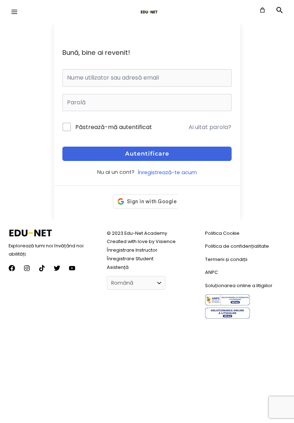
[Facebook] (12, 268)
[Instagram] (27, 268)
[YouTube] (72, 268)
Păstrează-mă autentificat (113, 127)
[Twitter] (57, 268)
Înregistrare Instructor (132, 250)
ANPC (211, 272)
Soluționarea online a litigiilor (238, 285)
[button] (279, 11)
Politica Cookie (222, 233)
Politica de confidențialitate (237, 246)
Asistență (118, 267)
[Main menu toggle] (14, 12)
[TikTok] (42, 268)
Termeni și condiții (226, 259)
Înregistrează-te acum (167, 172)
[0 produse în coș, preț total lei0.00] (262, 10)
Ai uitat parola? (210, 127)
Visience (166, 241)
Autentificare (147, 153)
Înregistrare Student (130, 259)
